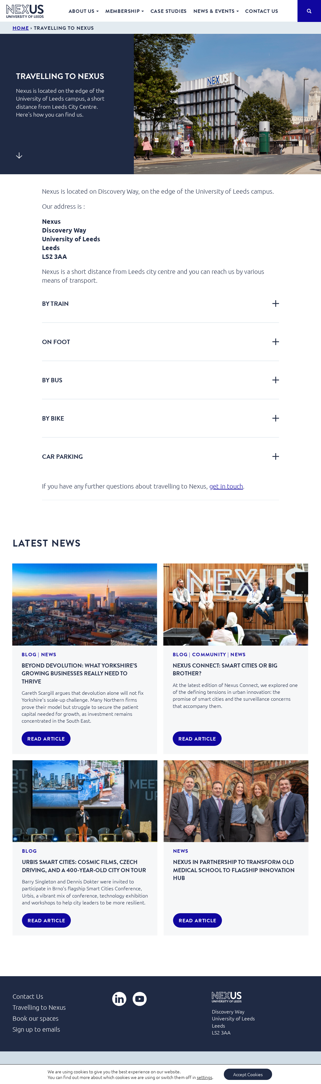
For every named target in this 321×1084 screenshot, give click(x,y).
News (48, 654)
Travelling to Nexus (39, 1007)
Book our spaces (36, 1018)
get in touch (226, 486)
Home (21, 27)
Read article (46, 738)
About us (82, 11)
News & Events (213, 11)
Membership (122, 11)
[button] (160, 303)
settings (204, 1077)
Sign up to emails (36, 1029)
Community (209, 654)
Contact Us (261, 11)
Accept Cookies (248, 1074)
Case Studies (168, 11)
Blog (29, 654)
